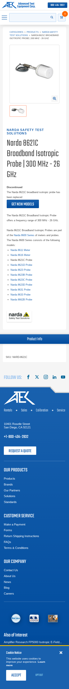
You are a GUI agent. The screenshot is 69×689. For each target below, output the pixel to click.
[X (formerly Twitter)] (37, 377)
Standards (10, 502)
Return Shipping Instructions (21, 536)
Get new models (23, 204)
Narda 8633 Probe (20, 294)
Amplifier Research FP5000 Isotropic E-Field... (33, 642)
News (7, 582)
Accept (16, 675)
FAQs (7, 542)
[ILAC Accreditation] (16, 618)
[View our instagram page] (46, 377)
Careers (9, 593)
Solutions (9, 496)
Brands (8, 484)
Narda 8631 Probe (20, 289)
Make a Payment (14, 524)
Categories (16, 32)
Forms (8, 530)
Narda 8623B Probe (21, 274)
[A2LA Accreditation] (34, 618)
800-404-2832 (57, 5)
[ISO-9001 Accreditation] (53, 618)
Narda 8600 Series (24, 235)
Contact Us (11, 570)
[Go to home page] (18, 5)
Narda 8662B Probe (21, 299)
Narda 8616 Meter (20, 255)
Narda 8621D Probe (21, 264)
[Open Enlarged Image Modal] (54, 98)
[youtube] (63, 377)
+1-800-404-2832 (16, 437)
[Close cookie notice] (61, 652)
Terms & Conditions (16, 547)
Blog (6, 587)
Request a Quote (20, 451)
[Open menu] (4, 17)
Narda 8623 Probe (20, 269)
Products (33, 32)
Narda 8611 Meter (20, 250)
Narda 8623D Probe (21, 284)
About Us (10, 576)
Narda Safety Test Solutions (25, 131)
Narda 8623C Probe (21, 279)
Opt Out (39, 675)
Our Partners (12, 490)
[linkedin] (54, 377)
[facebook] (28, 377)
